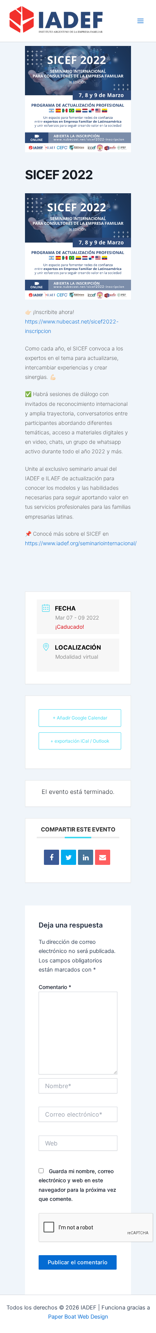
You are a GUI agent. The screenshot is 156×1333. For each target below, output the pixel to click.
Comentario (55, 987)
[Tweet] (68, 857)
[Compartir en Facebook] (51, 857)
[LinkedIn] (85, 857)
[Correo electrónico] (102, 857)
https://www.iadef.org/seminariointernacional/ (81, 543)
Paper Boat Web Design (78, 1316)
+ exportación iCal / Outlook (79, 741)
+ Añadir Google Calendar (80, 718)
